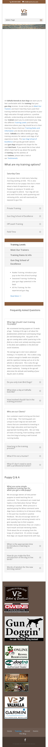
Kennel (27, 731)
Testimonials (13, 158)
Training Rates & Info (21, 255)
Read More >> (15, 296)
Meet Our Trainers (19, 250)
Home (9, 731)
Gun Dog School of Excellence (19, 262)
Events (35, 731)
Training (18, 731)
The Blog (22, 734)
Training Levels (21, 122)
